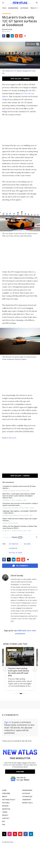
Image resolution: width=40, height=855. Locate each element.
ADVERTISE (6, 809)
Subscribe (20, 772)
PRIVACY (5, 815)
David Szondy (17, 575)
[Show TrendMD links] (36, 537)
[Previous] (5, 668)
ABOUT (4, 796)
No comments (22, 566)
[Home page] (20, 3)
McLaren (12, 438)
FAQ (3, 824)
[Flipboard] (20, 35)
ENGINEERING (13, 8)
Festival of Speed (15, 552)
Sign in (7, 722)
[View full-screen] (37, 44)
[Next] (35, 668)
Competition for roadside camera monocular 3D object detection (19, 487)
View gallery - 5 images (20, 79)
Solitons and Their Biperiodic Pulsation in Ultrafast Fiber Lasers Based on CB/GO (20, 527)
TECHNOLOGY (27, 796)
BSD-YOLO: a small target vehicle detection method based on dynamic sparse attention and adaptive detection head (19, 496)
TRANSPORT (34, 8)
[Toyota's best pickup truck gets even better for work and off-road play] (20, 656)
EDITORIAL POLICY (8, 800)
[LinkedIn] (12, 35)
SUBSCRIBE (6, 793)
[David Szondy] (5, 577)
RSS (3, 821)
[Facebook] (3, 35)
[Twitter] (8, 35)
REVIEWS (5, 806)
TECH (4, 8)
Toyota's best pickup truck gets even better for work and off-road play (18, 672)
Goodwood (13, 548)
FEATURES (5, 803)
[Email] (25, 35)
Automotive (6, 13)
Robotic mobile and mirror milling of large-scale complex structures (20, 519)
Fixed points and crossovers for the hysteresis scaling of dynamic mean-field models (20, 504)
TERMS (4, 812)
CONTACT (5, 818)
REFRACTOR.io (27, 803)
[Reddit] (16, 35)
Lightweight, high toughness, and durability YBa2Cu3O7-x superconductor (20, 512)
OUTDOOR (24, 8)
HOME (4, 790)
